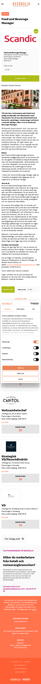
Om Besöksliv (20, 665)
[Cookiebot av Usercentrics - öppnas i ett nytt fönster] (30, 303)
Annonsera (20, 672)
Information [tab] (20, 309)
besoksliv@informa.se (12, 589)
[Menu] (3, 4)
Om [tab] (33, 309)
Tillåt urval (20, 373)
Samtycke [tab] (7, 309)
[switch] (36, 347)
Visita (34, 609)
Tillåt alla (20, 368)
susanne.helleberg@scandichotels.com (21, 265)
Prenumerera (20, 668)
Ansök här (8, 289)
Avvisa (20, 379)
